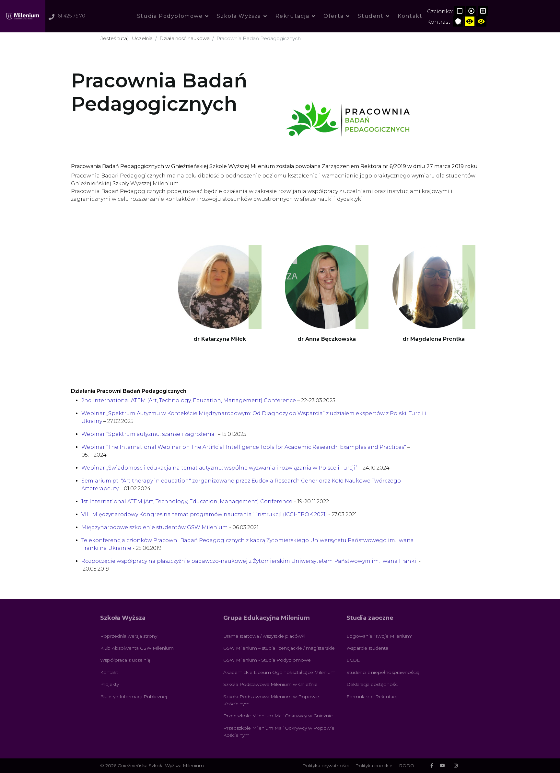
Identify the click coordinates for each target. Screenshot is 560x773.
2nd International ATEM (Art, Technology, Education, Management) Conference (188, 400)
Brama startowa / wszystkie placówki (264, 636)
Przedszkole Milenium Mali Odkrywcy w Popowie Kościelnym (278, 731)
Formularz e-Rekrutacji (372, 696)
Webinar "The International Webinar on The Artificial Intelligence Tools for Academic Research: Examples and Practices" (243, 447)
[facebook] (431, 765)
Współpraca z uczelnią (125, 660)
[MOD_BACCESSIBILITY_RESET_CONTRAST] (458, 21)
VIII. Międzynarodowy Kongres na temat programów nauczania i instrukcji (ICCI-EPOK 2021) (204, 514)
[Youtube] (442, 765)
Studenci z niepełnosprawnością (382, 672)
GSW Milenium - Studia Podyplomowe (267, 660)
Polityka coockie (373, 765)
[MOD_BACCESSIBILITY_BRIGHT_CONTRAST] (469, 21)
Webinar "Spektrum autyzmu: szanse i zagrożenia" (148, 434)
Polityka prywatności (325, 765)
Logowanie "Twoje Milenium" (379, 636)
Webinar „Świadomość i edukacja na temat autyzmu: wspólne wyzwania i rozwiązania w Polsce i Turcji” (220, 468)
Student (370, 16)
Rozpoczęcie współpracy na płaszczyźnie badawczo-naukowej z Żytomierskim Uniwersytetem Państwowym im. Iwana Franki (248, 561)
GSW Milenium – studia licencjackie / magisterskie (279, 648)
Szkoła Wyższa (239, 16)
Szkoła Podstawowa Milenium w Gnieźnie (270, 684)
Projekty (109, 684)
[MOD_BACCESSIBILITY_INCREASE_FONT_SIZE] (483, 11)
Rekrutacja (292, 16)
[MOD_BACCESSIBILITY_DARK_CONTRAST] (481, 21)
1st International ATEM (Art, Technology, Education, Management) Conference (186, 501)
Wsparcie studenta (367, 648)
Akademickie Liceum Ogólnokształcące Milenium (279, 672)
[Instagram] (456, 765)
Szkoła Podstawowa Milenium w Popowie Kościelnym (271, 700)
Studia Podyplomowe (170, 16)
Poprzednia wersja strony (128, 636)
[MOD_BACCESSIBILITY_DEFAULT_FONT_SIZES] (471, 11)
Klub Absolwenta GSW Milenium (137, 648)
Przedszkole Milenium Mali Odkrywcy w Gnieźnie (278, 716)
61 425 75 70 (71, 16)
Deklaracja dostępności (372, 684)
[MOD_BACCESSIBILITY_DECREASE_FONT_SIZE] (459, 11)
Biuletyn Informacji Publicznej (133, 696)
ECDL (353, 660)
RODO (406, 765)
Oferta (333, 16)
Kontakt (410, 16)
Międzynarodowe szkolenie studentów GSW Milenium (154, 527)
